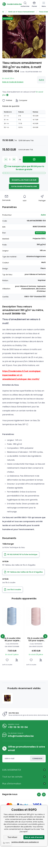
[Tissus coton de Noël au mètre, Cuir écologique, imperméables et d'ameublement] (3, 12)
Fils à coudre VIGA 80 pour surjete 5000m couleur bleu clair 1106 (12, 639)
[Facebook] (39, 794)
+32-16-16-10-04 (18, 727)
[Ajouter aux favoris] (7, 660)
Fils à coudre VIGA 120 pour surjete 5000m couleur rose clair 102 (36, 639)
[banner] (11, 4)
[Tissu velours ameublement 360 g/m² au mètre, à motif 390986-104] (7, 698)
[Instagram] (44, 794)
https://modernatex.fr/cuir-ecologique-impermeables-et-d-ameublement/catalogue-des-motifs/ (21, 375)
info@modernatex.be (21, 736)
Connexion (37, 758)
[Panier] (34, 4)
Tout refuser (12, 837)
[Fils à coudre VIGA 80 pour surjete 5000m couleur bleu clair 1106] (12, 616)
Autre (41, 79)
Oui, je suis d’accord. (34, 837)
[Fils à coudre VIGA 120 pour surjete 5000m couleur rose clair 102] (36, 616)
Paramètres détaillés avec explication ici (24, 842)
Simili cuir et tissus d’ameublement (21, 12)
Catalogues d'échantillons (24, 186)
